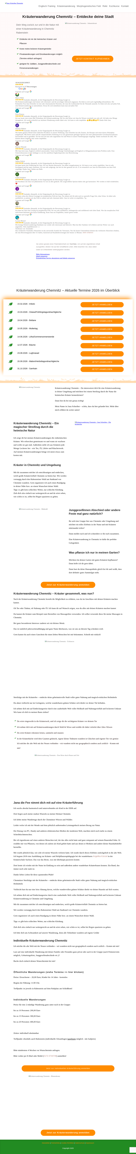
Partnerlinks (55, 1143)
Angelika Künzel (100, 856)
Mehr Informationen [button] (43, 254)
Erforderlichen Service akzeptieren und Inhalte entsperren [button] (55, 258)
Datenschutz (79, 1143)
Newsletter (46, 1143)
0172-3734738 (50, 1056)
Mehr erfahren (88, 233)
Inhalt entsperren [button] (41, 256)
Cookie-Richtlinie (67, 1143)
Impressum (90, 1143)
